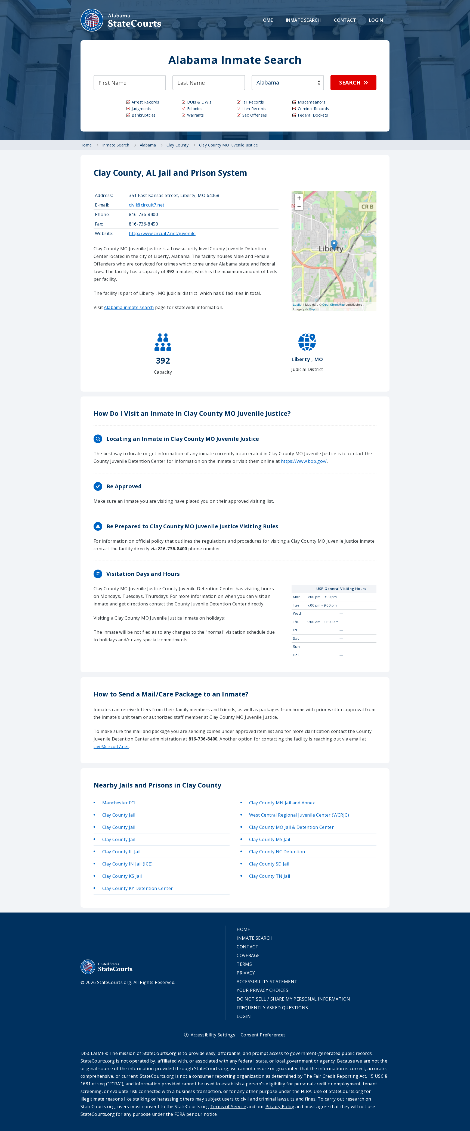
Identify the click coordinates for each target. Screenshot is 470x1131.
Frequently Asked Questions (272, 1008)
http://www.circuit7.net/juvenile (162, 233)
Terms (244, 964)
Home (266, 20)
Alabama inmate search (129, 307)
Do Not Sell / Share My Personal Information (293, 999)
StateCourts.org (121, 20)
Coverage (248, 955)
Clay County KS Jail (122, 876)
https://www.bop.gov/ (304, 461)
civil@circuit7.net (146, 205)
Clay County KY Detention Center (137, 888)
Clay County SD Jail (269, 864)
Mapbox (314, 309)
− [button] (299, 206)
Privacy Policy (279, 1107)
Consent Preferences (263, 1035)
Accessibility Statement (267, 982)
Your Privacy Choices (262, 990)
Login (376, 20)
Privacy (246, 973)
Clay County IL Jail (121, 852)
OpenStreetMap (333, 304)
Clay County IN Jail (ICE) (127, 864)
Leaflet (297, 304)
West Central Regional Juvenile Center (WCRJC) (299, 815)
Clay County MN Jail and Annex (282, 803)
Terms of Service (228, 1107)
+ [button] (299, 198)
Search (350, 82)
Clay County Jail (118, 815)
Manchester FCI (119, 803)
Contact (345, 20)
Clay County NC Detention (277, 852)
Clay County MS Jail (269, 839)
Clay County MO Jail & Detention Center (291, 827)
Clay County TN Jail (269, 876)
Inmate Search (303, 20)
